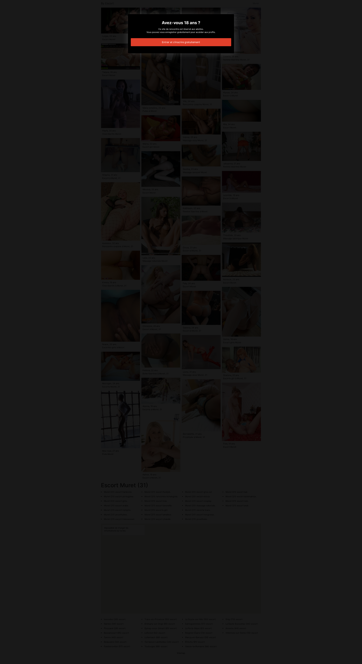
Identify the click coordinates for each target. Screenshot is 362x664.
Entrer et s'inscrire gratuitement (181, 42)
